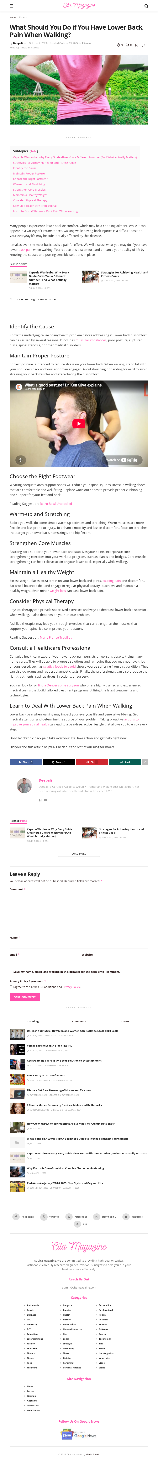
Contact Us (33, 1405)
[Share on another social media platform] (145, 762)
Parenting (68, 1362)
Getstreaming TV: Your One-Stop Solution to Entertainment (64, 1060)
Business (31, 1314)
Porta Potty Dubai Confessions (46, 1075)
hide (33, 151)
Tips (101, 1343)
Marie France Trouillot (56, 637)
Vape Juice (104, 1358)
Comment (18, 889)
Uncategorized (106, 1353)
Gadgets (67, 1305)
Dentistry (32, 1324)
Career (30, 1391)
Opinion (67, 1358)
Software (103, 1329)
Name (15, 937)
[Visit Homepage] (79, 5)
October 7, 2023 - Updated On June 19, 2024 (53, 43)
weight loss (58, 591)
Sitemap (31, 1395)
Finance (31, 1353)
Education (32, 1334)
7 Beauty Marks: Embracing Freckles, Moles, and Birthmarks (64, 1105)
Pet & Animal (106, 1309)
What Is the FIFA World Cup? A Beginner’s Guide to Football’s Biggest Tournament (77, 1138)
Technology (105, 1338)
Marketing (68, 1348)
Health (66, 1314)
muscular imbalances (91, 340)
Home (13, 17)
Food (29, 1362)
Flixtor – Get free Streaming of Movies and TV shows (59, 1090)
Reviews (103, 1324)
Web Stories (33, 1410)
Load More (79, 853)
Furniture (32, 1367)
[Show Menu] (11, 6)
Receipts (103, 1319)
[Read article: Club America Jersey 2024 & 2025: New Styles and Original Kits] (17, 1186)
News (66, 1353)
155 (48, 288)
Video (102, 1362)
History (67, 1319)
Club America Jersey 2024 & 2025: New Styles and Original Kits (65, 1183)
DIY (29, 1329)
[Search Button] (146, 6)
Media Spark (92, 1454)
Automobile (33, 1305)
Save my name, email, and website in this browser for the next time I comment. (66, 972)
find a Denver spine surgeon (58, 685)
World (102, 1367)
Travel (102, 1348)
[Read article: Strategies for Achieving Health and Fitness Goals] (90, 277)
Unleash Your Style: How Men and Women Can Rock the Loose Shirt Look (72, 1031)
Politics (102, 1314)
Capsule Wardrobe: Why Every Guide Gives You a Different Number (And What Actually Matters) (49, 278)
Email (15, 954)
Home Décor (69, 1324)
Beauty (30, 1309)
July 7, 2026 (37, 288)
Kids (65, 1334)
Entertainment (35, 1338)
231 (126, 280)
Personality (105, 1305)
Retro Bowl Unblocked (56, 504)
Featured (32, 1348)
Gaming (67, 1309)
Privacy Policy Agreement (28, 981)
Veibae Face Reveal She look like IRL (49, 1045)
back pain (25, 250)
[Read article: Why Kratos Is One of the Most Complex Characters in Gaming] (17, 1171)
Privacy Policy (71, 987)
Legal (66, 1338)
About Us (32, 1400)
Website (87, 954)
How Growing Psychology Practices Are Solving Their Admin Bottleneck (71, 1123)
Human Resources (72, 1329)
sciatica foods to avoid (59, 666)
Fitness (23, 17)
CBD (29, 1319)
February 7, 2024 (111, 280)
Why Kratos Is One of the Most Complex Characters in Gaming (65, 1168)
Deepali (18, 43)
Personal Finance (72, 1367)
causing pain (112, 581)
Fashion (31, 1343)
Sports (102, 1334)
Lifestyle (67, 1343)
